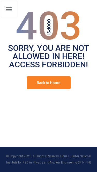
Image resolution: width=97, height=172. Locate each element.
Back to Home (48, 83)
